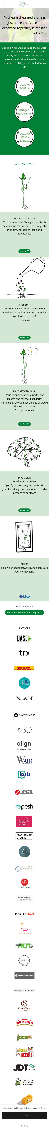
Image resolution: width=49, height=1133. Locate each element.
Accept (24, 1115)
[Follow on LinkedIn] (28, 596)
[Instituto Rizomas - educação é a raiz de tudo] (24, 4)
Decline (24, 1126)
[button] (3, 4)
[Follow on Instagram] (24, 596)
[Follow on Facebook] (21, 596)
